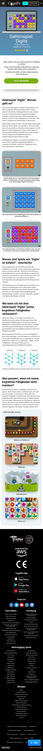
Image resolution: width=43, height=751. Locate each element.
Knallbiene (32, 674)
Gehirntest (21, 698)
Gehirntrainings (21, 696)
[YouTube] (21, 605)
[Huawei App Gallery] (21, 590)
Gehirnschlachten (21, 715)
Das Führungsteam (29, 730)
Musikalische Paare (32, 655)
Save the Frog (32, 661)
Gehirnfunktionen (11, 632)
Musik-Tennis (11, 682)
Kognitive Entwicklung (21, 694)
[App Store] (21, 578)
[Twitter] (16, 605)
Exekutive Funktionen (11, 634)
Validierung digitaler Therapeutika (31, 615)
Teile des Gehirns (11, 618)
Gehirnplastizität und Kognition (11, 623)
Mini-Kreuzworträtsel (11, 653)
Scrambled (31, 651)
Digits (31, 670)
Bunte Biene (31, 672)
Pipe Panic (11, 657)
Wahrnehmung (11, 641)
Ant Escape (11, 665)
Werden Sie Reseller (16, 738)
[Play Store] (21, 584)
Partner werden (32, 734)
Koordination (11, 637)
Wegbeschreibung (11, 670)
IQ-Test (21, 717)
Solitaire (11, 661)
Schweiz (6, 747)
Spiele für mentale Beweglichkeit (31, 677)
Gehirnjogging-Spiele (31, 682)
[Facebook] (11, 605)
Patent (21, 690)
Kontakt (26, 738)
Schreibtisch (11, 674)
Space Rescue (11, 676)
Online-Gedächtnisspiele (31, 679)
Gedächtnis (11, 639)
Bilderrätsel (10, 672)
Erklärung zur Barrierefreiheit (15, 742)
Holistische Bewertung (31, 624)
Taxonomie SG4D (31, 637)
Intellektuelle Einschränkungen (11, 630)
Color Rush (31, 657)
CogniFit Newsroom (12, 734)
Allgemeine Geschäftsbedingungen (17, 726)
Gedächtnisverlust (11, 628)
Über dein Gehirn (11, 616)
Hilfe (31, 738)
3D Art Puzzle (32, 659)
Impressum (32, 726)
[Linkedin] (31, 605)
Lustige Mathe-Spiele (21, 709)
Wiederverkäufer (21, 692)
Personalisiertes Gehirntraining (21, 705)
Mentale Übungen (21, 703)
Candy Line (31, 663)
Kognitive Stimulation (21, 701)
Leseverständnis (21, 711)
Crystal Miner (11, 659)
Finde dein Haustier (31, 653)
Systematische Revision (31, 635)
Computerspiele (31, 618)
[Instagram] (26, 605)
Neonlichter (10, 668)
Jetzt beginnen (21, 81)
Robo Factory (11, 663)
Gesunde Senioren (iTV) (31, 626)
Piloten (31, 622)
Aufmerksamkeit (11, 643)
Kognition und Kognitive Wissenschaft (11, 625)
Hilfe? (36, 743)
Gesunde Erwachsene (31, 620)
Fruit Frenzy (10, 655)
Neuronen (11, 620)
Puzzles (31, 665)
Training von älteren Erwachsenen (31, 629)
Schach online (11, 651)
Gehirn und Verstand (11, 614)
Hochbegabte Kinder (21, 713)
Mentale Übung (21, 707)
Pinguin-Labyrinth (31, 668)
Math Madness (11, 678)
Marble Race (11, 680)
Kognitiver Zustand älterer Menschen (31, 632)
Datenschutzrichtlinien (15, 730)
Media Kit (23, 734)
